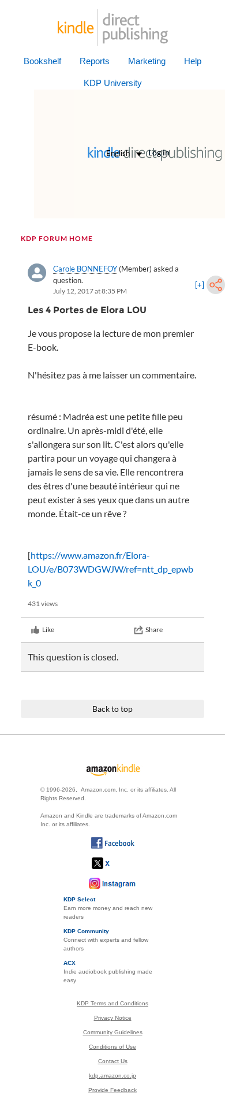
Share (154, 629)
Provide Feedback (112, 1090)
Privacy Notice (113, 1018)
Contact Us (112, 1061)
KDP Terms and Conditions (112, 1003)
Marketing (147, 61)
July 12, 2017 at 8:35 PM (90, 291)
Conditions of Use (112, 1046)
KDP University (113, 83)
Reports (95, 61)
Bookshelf (42, 61)
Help (192, 61)
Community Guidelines (112, 1032)
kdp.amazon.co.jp (112, 1075)
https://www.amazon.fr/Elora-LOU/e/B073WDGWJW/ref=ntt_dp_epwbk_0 (110, 568)
